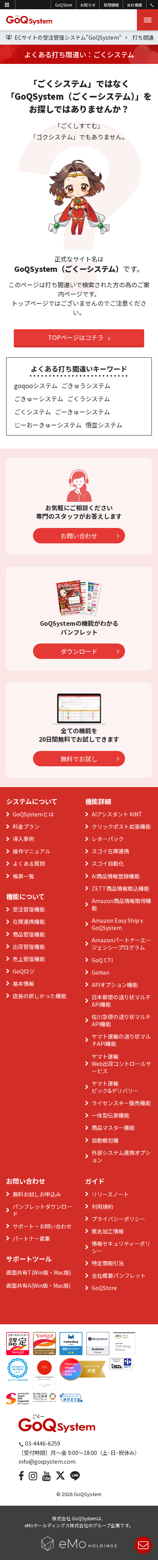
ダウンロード (79, 651)
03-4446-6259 (42, 1443)
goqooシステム (36, 385)
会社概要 (134, 5)
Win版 (40, 1272)
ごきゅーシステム (38, 398)
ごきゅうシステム (85, 385)
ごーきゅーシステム (82, 411)
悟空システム (104, 424)
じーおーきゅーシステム (48, 424)
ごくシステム (32, 411)
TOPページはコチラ (76, 337)
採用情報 (111, 5)
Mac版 (61, 1272)
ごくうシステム (88, 398)
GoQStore (63, 5)
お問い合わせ (79, 535)
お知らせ (87, 5)
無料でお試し (79, 758)
